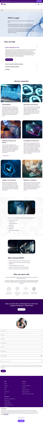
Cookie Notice (6, 414)
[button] (3, 4)
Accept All (21, 420)
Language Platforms (7, 402)
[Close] (41, 409)
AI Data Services (7, 400)
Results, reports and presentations (28, 393)
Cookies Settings (21, 417)
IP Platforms (6, 406)
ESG (5, 393)
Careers (5, 383)
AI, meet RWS (6, 391)
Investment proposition (26, 385)
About (5, 389)
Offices (5, 387)
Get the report (39, 1)
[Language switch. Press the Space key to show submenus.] (38, 4)
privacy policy (3, 367)
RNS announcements (25, 391)
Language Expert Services (8, 404)
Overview (24, 383)
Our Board (24, 387)
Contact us (6, 385)
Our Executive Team (25, 389)
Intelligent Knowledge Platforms (9, 398)
